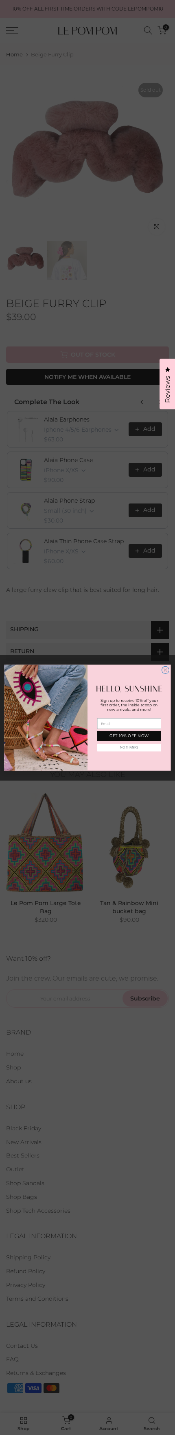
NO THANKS (129, 747)
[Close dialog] (165, 669)
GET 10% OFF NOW (129, 736)
